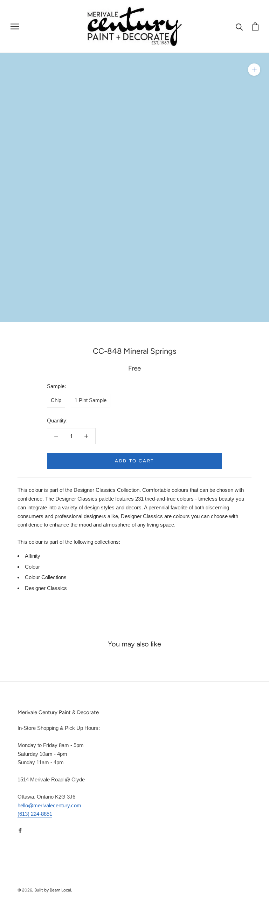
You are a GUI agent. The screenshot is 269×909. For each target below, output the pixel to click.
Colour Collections (46, 577)
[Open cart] (255, 26)
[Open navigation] (15, 26)
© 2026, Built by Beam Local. (45, 890)
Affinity (32, 556)
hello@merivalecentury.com (49, 805)
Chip (56, 400)
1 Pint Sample (90, 400)
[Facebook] (20, 830)
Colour (32, 567)
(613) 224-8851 (35, 814)
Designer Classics (46, 588)
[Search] (239, 26)
